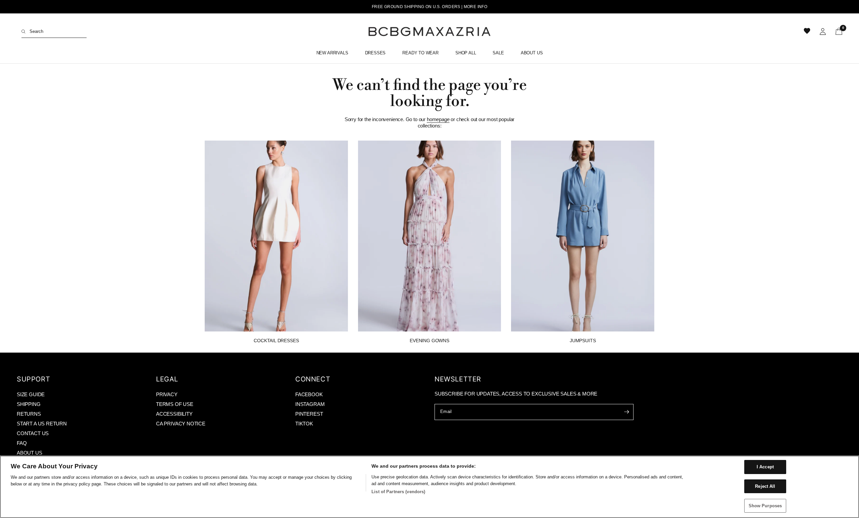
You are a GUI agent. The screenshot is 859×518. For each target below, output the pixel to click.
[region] (429, 487)
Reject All (765, 486)
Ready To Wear (420, 52)
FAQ (22, 443)
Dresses (375, 52)
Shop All (465, 52)
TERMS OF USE (174, 404)
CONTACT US (33, 433)
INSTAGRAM (309, 404)
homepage (438, 119)
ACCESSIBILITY (174, 414)
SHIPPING (29, 404)
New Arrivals (332, 52)
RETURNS (29, 414)
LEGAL (167, 379)
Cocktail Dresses (276, 340)
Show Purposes (765, 505)
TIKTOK (304, 423)
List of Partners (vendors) (398, 491)
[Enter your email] (627, 412)
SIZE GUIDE (31, 394)
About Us (532, 52)
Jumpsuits (583, 340)
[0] (836, 31)
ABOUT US (29, 453)
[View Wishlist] (808, 31)
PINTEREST (309, 414)
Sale (498, 52)
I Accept (765, 466)
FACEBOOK (309, 394)
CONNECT (312, 379)
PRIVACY (167, 394)
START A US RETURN (42, 423)
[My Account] (823, 31)
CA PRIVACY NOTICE (180, 423)
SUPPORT (33, 379)
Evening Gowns (429, 340)
